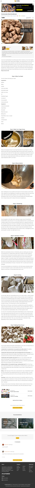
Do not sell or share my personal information (13, 486)
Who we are (31, 471)
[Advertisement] (17, 8)
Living (24, 467)
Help (30, 469)
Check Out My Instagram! (7, 56)
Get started (31, 467)
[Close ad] (33, 4)
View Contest (30, 391)
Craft (17, 470)
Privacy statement (21, 484)
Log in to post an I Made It (17, 407)
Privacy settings (27, 484)
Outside (24, 469)
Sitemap (30, 470)
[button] (1, 1)
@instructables (5, 478)
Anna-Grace (9, 47)
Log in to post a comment (17, 460)
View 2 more (28, 291)
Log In (17, 438)
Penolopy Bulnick (7, 451)
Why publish (31, 466)
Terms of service (15, 484)
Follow (8, 48)
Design (18, 469)
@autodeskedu (5, 480)
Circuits (18, 466)
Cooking (24, 466)
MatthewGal (6, 444)
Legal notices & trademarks (25, 486)
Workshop (18, 467)
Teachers (24, 470)
